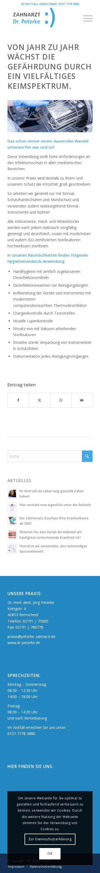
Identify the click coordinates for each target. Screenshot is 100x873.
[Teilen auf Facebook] (18, 400)
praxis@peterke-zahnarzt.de (31, 636)
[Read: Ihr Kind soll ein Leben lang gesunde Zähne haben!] (12, 493)
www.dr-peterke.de (23, 642)
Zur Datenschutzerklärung (50, 839)
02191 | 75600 (35, 621)
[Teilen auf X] (39, 400)
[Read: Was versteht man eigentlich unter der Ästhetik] (12, 507)
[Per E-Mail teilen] (81, 400)
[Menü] (85, 18)
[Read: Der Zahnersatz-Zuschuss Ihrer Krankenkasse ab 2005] (12, 520)
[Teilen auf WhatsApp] (60, 400)
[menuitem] (85, 18)
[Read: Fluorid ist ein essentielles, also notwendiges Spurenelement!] (12, 548)
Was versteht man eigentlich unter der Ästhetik (55, 505)
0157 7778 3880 (68, 4)
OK (49, 853)
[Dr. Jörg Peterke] (41, 18)
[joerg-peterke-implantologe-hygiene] (50, 116)
